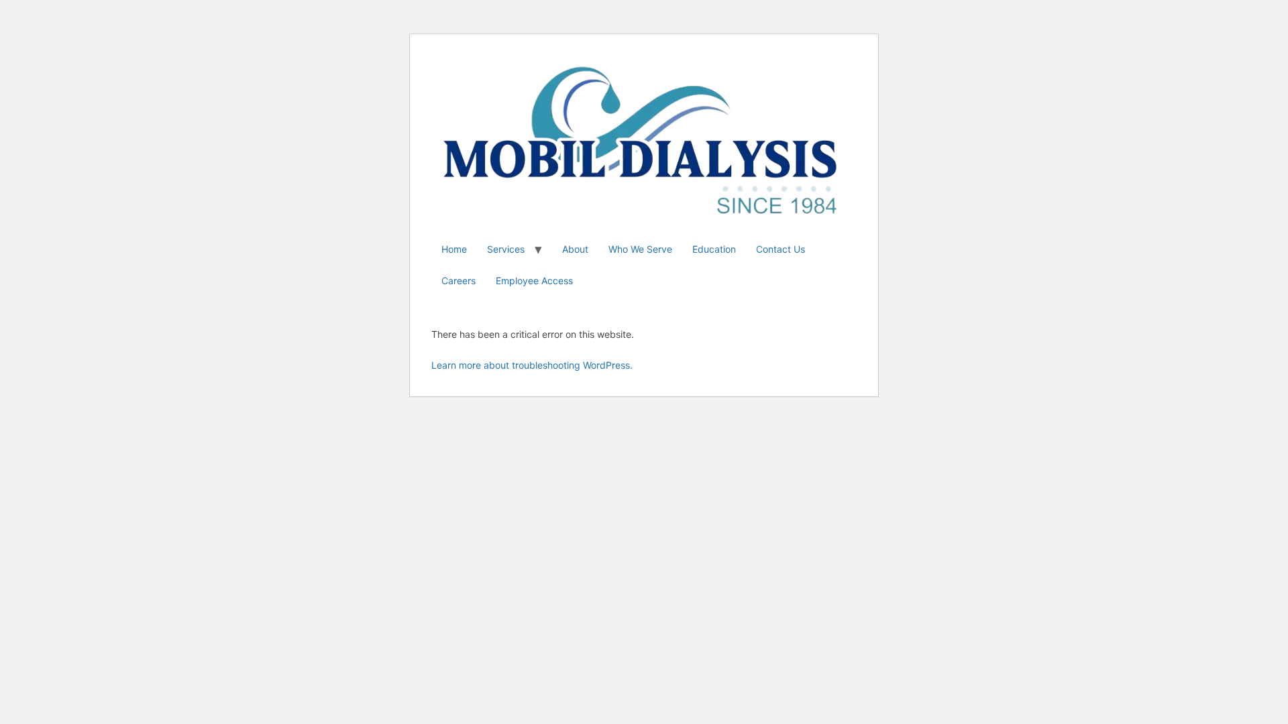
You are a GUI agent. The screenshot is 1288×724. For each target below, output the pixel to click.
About (575, 249)
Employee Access (534, 280)
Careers (458, 280)
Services (506, 249)
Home (454, 249)
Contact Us (780, 249)
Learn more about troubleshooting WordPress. (532, 365)
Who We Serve (640, 249)
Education (714, 249)
